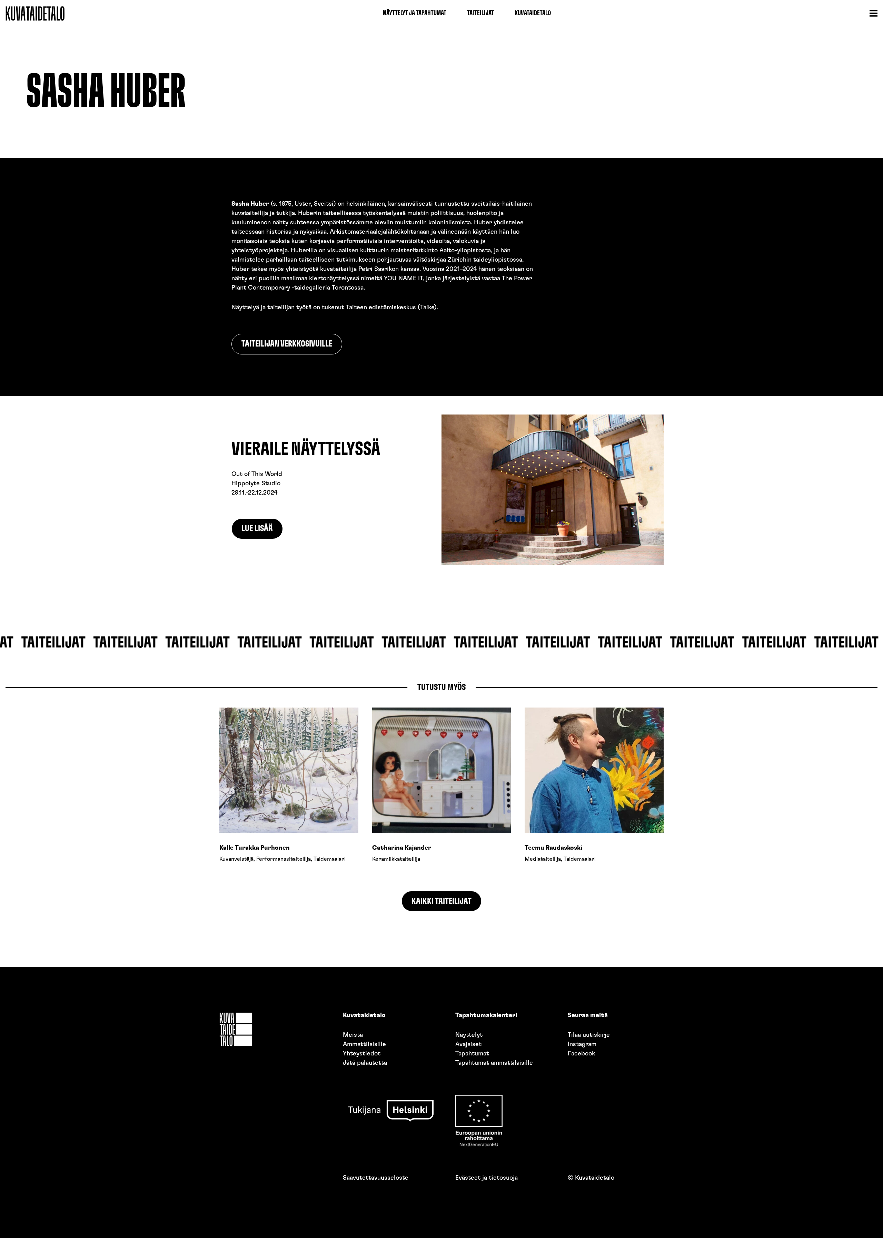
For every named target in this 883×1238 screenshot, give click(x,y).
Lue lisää (257, 528)
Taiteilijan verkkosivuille (286, 343)
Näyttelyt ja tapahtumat (414, 13)
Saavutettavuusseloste (375, 1178)
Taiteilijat (480, 13)
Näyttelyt (469, 1035)
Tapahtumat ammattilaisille (494, 1063)
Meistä (353, 1035)
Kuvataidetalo (533, 13)
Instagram (582, 1044)
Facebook (581, 1054)
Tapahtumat (472, 1054)
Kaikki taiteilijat (441, 901)
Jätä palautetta (365, 1063)
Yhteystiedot (361, 1054)
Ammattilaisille (364, 1044)
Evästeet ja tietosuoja (486, 1178)
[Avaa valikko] (873, 13)
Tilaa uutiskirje (589, 1035)
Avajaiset (468, 1044)
